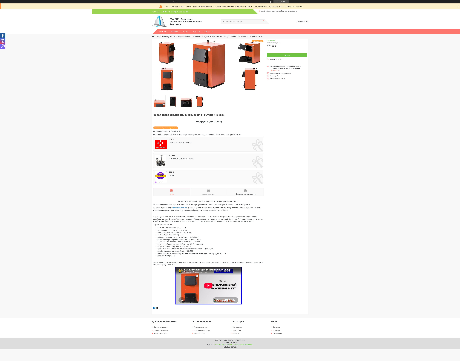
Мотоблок (237, 330)
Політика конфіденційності (243, 345)
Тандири (276, 327)
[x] (157, 308)
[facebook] (154, 308)
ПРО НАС (185, 31)
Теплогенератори (200, 327)
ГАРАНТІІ (172, 175)
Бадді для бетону (160, 333)
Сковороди (277, 333)
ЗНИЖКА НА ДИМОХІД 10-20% (181, 159)
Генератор (237, 327)
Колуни (236, 333)
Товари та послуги (163, 36)
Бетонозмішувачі (160, 327)
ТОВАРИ (174, 31)
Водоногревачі (199, 333)
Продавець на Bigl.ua (230, 342)
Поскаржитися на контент (223, 345)
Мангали (276, 330)
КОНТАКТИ (208, 31)
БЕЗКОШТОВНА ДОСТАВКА (180, 142)
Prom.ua (242, 340)
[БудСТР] (160, 21)
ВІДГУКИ (196, 31)
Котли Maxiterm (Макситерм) (203, 36)
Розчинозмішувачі (161, 330)
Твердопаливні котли (202, 330)
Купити (287, 55)
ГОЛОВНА (163, 31)
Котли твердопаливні (181, 36)
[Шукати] (263, 21)
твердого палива (180, 208)
